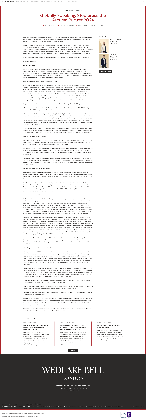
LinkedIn (76, 30)
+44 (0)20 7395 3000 (66, 388)
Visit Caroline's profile (111, 46)
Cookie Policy (40, 407)
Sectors (26, 2)
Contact (74, 2)
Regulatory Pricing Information (74, 407)
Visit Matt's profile (111, 61)
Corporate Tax (19, 404)
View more (73, 350)
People (43, 2)
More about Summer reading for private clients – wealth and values (110, 332)
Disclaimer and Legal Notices (55, 407)
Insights (54, 2)
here (87, 57)
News (48, 2)
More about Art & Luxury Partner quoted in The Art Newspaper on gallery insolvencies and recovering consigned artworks (73, 334)
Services (19, 2)
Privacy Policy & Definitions (26, 407)
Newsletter (10, 4)
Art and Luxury (30, 404)
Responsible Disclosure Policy (94, 407)
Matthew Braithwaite (67, 25)
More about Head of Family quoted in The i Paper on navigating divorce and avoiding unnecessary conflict (36, 334)
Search (143, 2)
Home (3, 4)
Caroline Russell (50, 25)
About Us (67, 2)
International (34, 2)
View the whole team (105, 71)
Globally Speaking (16, 4)
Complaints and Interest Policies (114, 407)
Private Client (82, 25)
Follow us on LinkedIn (138, 407)
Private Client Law (97, 25)
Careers (60, 2)
